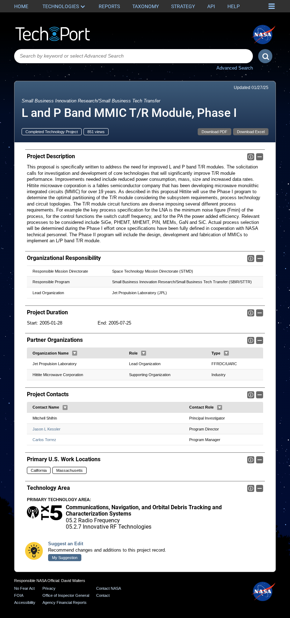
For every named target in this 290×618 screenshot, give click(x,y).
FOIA (18, 595)
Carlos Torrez (44, 440)
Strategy (183, 6)
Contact (103, 595)
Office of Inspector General (65, 595)
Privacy (49, 588)
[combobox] (133, 56)
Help (233, 6)
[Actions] (74, 353)
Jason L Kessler (46, 429)
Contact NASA (108, 588)
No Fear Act (24, 588)
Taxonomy (145, 6)
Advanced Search (234, 68)
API (211, 6)
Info (250, 156)
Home (21, 6)
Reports (109, 6)
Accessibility (24, 602)
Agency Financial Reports (64, 602)
